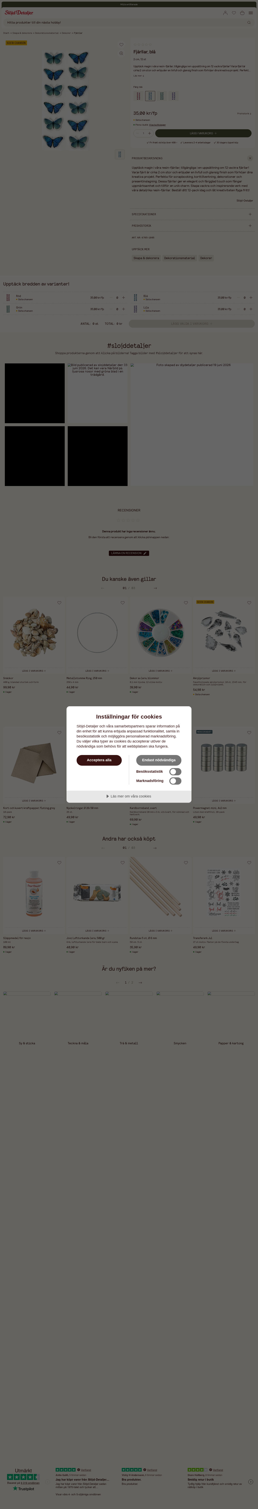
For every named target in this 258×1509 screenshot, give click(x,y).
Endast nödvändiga (159, 760)
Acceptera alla (99, 760)
